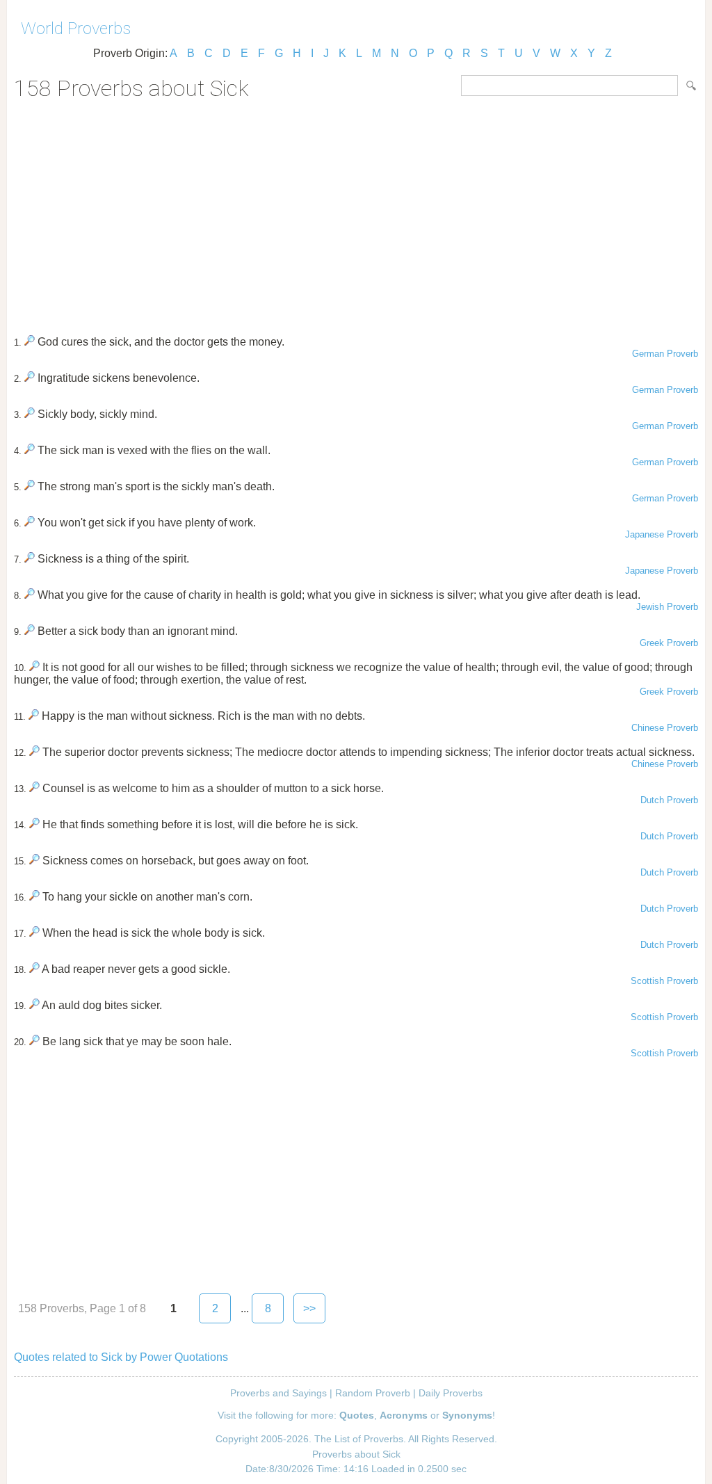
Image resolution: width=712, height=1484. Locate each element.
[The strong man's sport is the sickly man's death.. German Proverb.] (29, 486)
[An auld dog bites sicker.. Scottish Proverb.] (34, 1005)
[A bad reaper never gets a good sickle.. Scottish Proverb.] (34, 969)
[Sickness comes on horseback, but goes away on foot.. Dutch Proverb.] (34, 860)
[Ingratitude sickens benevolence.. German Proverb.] (29, 378)
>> (309, 1308)
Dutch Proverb (669, 800)
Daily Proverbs (451, 1392)
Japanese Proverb (661, 534)
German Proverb (665, 353)
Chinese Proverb (664, 728)
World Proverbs (76, 28)
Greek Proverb (669, 643)
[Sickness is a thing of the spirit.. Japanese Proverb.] (29, 559)
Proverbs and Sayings (278, 1392)
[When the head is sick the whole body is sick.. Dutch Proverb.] (34, 933)
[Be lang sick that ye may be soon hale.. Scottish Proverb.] (34, 1041)
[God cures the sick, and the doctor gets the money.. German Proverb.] (29, 342)
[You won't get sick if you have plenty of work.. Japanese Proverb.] (29, 523)
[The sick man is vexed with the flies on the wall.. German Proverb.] (29, 450)
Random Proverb (372, 1392)
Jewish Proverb (667, 607)
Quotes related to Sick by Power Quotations (121, 1357)
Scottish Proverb (664, 981)
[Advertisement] (356, 212)
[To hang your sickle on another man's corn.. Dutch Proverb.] (34, 897)
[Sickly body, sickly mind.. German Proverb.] (29, 414)
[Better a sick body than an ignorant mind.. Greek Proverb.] (29, 631)
